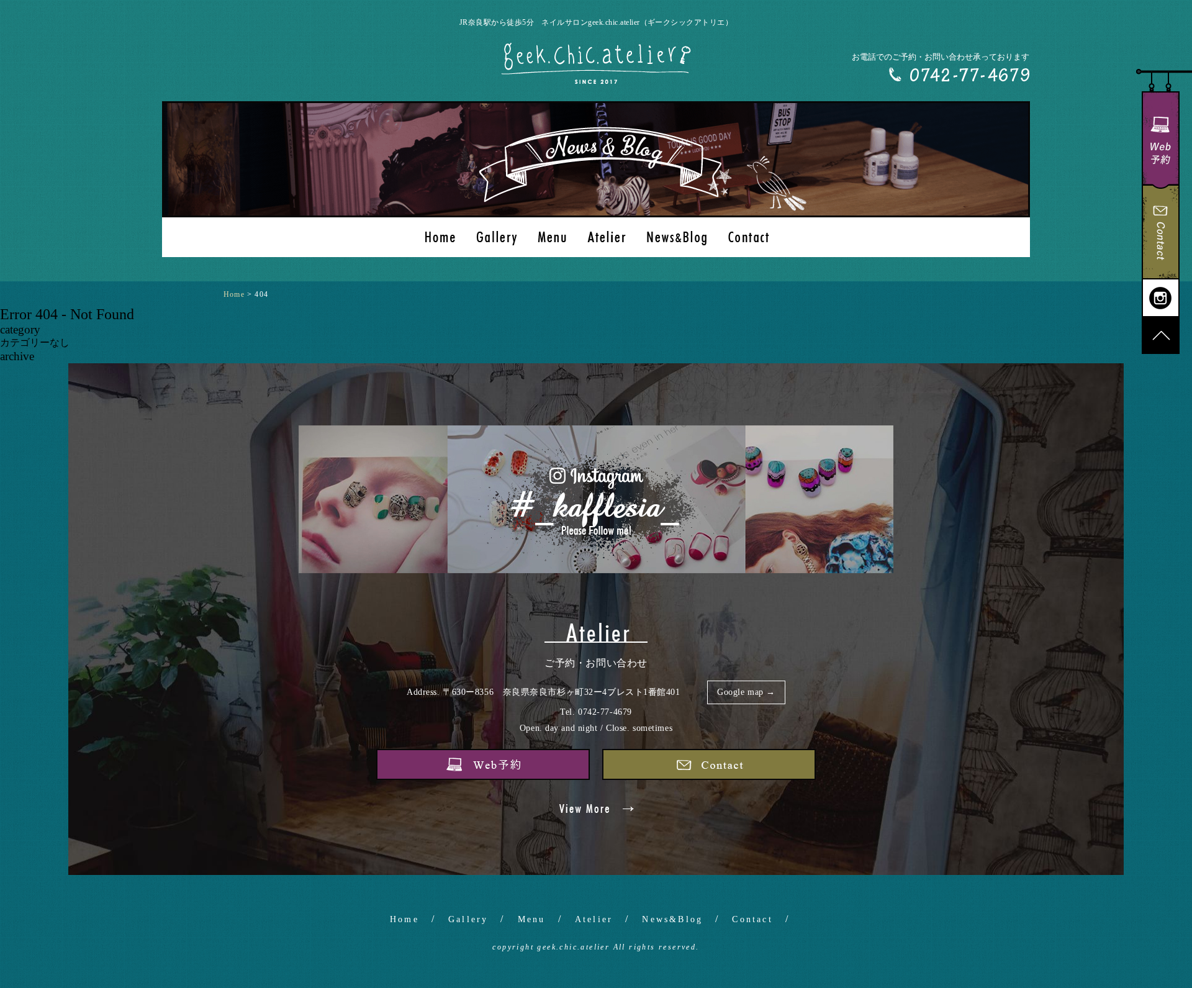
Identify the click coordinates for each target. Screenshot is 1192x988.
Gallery (468, 919)
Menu (532, 919)
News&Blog (672, 919)
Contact (752, 919)
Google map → (746, 692)
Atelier (594, 919)
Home (404, 919)
